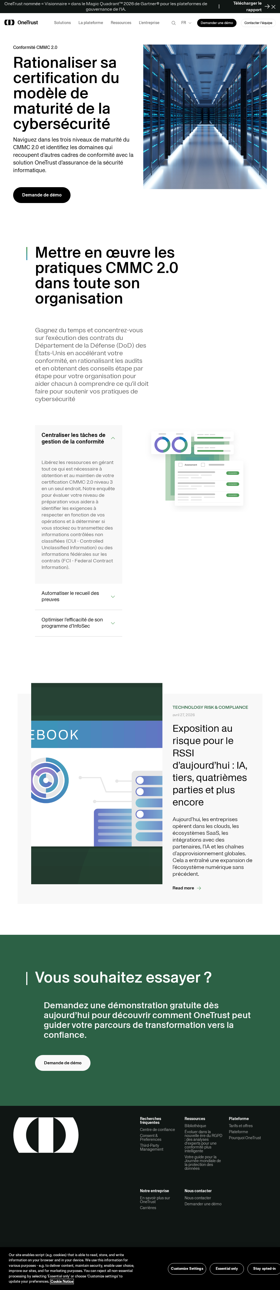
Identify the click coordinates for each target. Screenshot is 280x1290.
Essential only (227, 1269)
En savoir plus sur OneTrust (155, 1200)
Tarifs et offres (241, 1126)
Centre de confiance (157, 1130)
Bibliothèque (195, 1126)
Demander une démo (203, 1204)
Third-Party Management (151, 1147)
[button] (275, 6)
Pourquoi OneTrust (245, 1138)
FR (183, 22)
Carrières (148, 1208)
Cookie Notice (62, 1281)
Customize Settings (187, 1269)
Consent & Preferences (150, 1137)
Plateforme (238, 1132)
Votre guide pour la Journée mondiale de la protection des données (203, 1162)
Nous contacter (198, 1198)
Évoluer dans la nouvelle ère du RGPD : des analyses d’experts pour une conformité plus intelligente (203, 1141)
